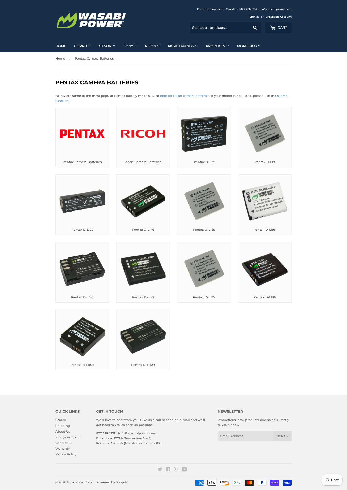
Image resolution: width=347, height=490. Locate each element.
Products (216, 46)
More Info (247, 46)
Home (60, 46)
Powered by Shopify (112, 482)
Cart (282, 27)
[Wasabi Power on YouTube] (184, 470)
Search (60, 420)
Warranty (62, 448)
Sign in (254, 16)
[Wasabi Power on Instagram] (176, 470)
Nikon (151, 46)
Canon (106, 46)
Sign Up (282, 436)
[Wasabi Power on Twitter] (160, 470)
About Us (62, 431)
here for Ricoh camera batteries (184, 96)
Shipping (62, 426)
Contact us (63, 443)
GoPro (81, 46)
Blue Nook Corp (79, 482)
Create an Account (279, 16)
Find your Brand (68, 437)
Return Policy (65, 454)
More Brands (181, 46)
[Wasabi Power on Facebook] (168, 470)
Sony (128, 46)
